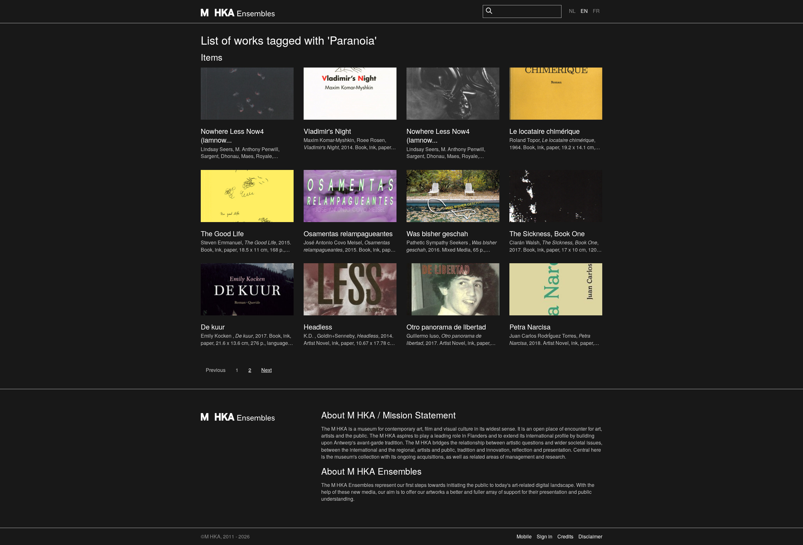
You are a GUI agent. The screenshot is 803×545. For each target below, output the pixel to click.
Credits (565, 536)
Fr (596, 10)
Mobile (524, 536)
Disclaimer (590, 536)
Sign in (544, 536)
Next (266, 369)
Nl (572, 10)
